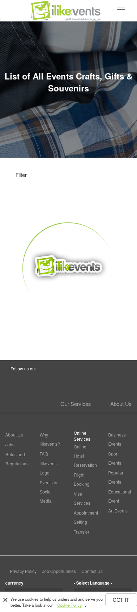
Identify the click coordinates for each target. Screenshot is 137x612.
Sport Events (114, 458)
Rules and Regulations (16, 458)
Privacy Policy (23, 571)
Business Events (117, 439)
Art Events (118, 511)
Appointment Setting (86, 517)
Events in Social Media (48, 491)
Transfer (81, 532)
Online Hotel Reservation (85, 456)
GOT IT (121, 599)
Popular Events (115, 477)
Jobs (9, 444)
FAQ (44, 454)
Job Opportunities (59, 571)
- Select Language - (93, 583)
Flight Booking (82, 479)
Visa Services (82, 498)
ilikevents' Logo (49, 468)
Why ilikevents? (50, 439)
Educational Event (119, 496)
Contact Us (92, 571)
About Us (121, 403)
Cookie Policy (69, 605)
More (68, 327)
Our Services (75, 403)
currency (14, 583)
